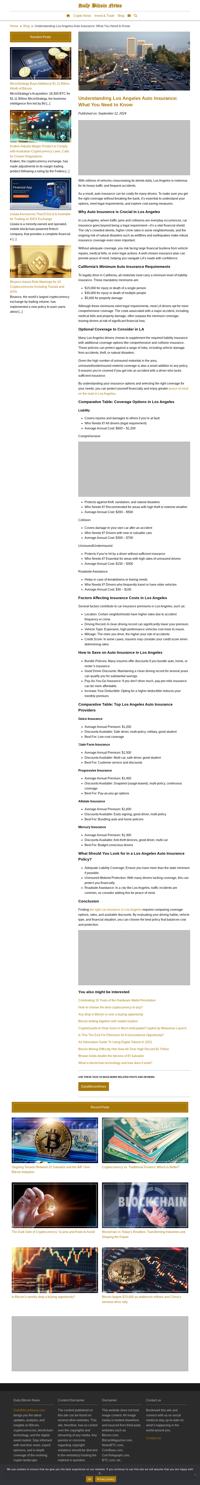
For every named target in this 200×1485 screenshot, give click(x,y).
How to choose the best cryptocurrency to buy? (110, 1007)
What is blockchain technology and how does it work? (115, 1063)
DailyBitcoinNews (93, 1086)
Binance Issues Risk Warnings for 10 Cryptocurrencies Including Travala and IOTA (37, 286)
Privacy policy (105, 1479)
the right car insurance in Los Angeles (116, 909)
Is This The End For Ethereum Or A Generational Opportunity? (121, 1035)
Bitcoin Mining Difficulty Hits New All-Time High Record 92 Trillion (123, 1049)
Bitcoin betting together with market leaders (108, 1021)
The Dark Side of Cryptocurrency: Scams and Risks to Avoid (53, 1232)
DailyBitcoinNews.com (29, 1410)
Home (14, 26)
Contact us (153, 1438)
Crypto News (82, 15)
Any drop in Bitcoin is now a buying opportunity (110, 1014)
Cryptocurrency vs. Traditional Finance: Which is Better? (140, 1167)
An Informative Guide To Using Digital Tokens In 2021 (115, 1042)
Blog (121, 15)
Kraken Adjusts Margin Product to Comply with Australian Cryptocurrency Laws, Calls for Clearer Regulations (39, 151)
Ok (89, 1479)
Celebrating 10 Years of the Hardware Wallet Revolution (117, 1000)
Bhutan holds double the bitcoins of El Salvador (111, 1056)
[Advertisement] (134, 147)
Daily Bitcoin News (100, 6)
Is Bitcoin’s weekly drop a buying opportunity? (43, 1296)
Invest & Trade (104, 15)
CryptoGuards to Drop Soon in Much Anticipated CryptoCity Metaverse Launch (132, 1028)
